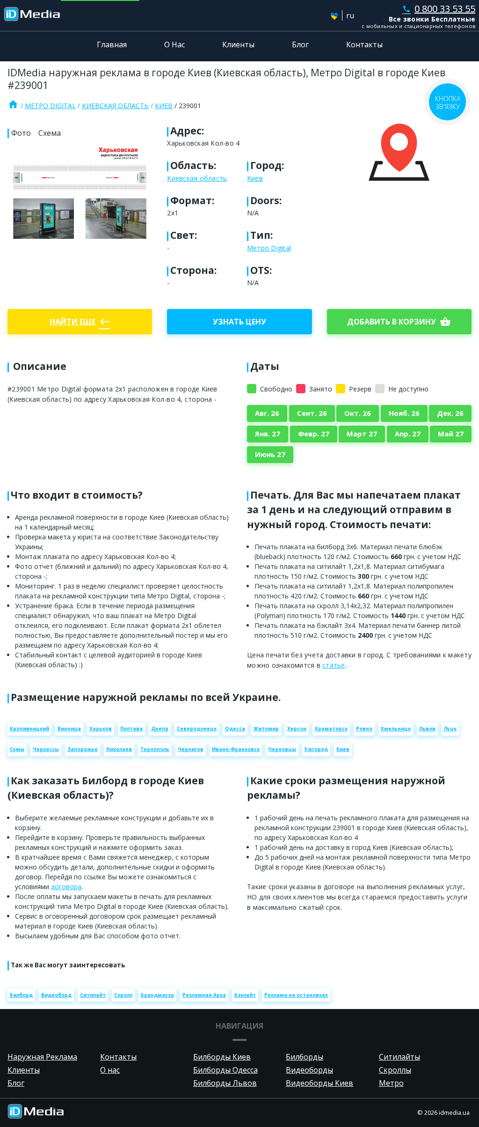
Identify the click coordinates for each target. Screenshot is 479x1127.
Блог (300, 44)
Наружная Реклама (42, 1057)
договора (66, 886)
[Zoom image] (79, 193)
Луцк (450, 728)
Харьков (100, 728)
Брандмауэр (157, 995)
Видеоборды (309, 1070)
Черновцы (282, 749)
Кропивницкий (29, 728)
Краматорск (331, 728)
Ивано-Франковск (236, 749)
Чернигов (190, 749)
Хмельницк (396, 728)
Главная (112, 44)
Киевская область (115, 105)
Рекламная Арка (204, 995)
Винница (69, 728)
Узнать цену (239, 322)
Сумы (17, 749)
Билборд (21, 995)
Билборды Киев (222, 1057)
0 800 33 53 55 (438, 8)
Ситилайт (93, 995)
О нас (110, 1070)
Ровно (364, 728)
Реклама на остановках (296, 995)
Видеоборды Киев (319, 1083)
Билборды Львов (225, 1083)
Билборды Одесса (225, 1070)
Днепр (159, 728)
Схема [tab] (49, 133)
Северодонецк (197, 728)
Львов (427, 728)
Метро (391, 1083)
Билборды (304, 1057)
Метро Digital (50, 105)
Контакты (364, 44)
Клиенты (238, 44)
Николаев (119, 749)
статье (333, 665)
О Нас (174, 44)
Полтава (131, 728)
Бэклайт (245, 995)
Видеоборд (56, 995)
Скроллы (395, 1070)
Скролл (123, 995)
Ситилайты (399, 1057)
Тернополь (154, 749)
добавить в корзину (399, 321)
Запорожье (82, 749)
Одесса (235, 728)
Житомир (266, 728)
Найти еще (80, 321)
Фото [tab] (21, 133)
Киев (164, 105)
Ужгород (316, 749)
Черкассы (46, 749)
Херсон (296, 728)
